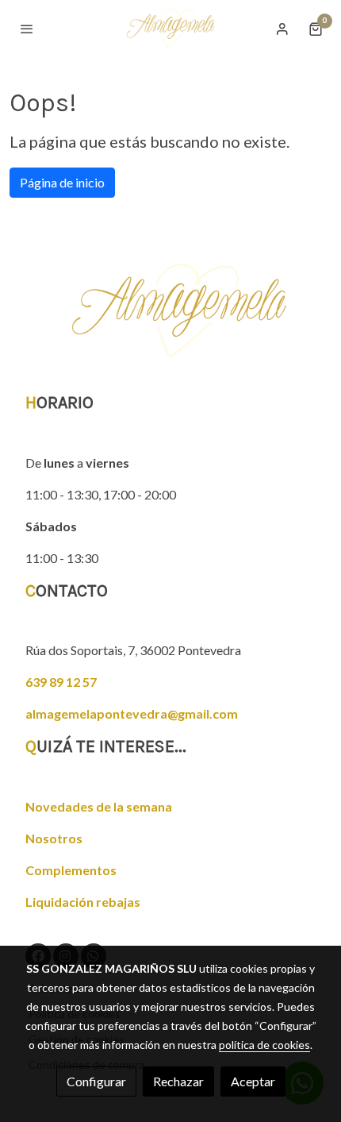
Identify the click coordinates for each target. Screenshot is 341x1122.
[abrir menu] (27, 28)
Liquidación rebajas (82, 901)
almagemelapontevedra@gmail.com (131, 713)
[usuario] (282, 28)
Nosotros (53, 838)
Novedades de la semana (98, 806)
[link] (170, 28)
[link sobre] (170, 320)
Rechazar (178, 1081)
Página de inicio (62, 182)
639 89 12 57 (61, 681)
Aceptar (253, 1081)
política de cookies (264, 1044)
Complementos (71, 869)
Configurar (96, 1081)
